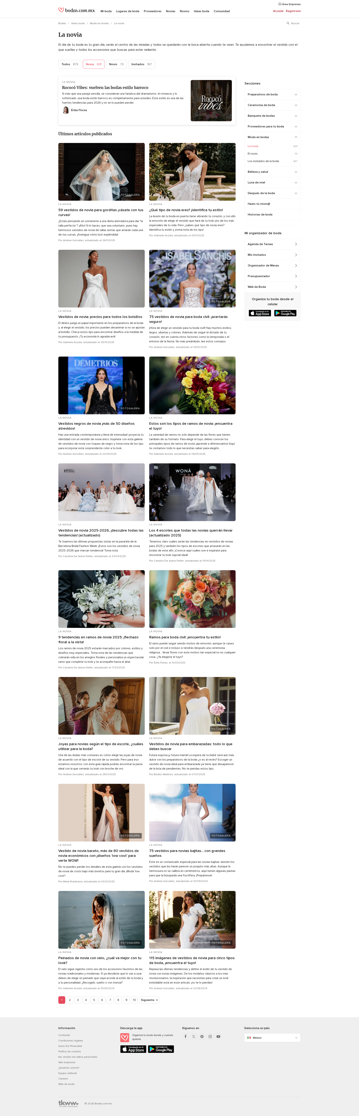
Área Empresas (291, 4)
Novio (116, 64)
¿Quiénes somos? (68, 1067)
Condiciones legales (70, 1040)
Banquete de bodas (261, 116)
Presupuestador (259, 276)
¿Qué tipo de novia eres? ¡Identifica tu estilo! (186, 210)
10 (134, 1000)
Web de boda (66, 1084)
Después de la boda (261, 193)
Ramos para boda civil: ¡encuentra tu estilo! (185, 637)
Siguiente (147, 1000)
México (257, 1037)
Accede (278, 11)
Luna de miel (256, 182)
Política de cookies (69, 1051)
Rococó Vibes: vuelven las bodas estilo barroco (105, 87)
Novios (184, 11)
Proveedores (153, 11)
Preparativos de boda (263, 94)
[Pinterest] (202, 1036)
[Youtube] (218, 1036)
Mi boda (106, 11)
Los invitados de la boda (263, 161)
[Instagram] (210, 1036)
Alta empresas (66, 1062)
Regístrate (293, 11)
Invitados (141, 64)
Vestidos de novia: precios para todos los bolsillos (100, 317)
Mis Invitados (257, 255)
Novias (170, 11)
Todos (70, 64)
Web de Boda (257, 287)
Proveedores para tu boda (266, 126)
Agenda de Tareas (260, 244)
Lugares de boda (127, 11)
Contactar (64, 1035)
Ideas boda (201, 11)
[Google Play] (161, 1052)
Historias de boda (260, 214)
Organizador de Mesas (263, 265)
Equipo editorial (67, 1073)
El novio (253, 154)
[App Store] (133, 1052)
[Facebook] (185, 1036)
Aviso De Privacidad (70, 1046)
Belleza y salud (258, 172)
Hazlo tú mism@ (259, 204)
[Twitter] (193, 1036)
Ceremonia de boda (261, 105)
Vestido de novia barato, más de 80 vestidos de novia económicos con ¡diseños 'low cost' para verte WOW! (98, 856)
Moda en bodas (100, 23)
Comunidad (222, 11)
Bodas (62, 23)
